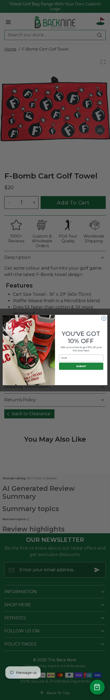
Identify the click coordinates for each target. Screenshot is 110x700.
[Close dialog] (103, 318)
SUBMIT (81, 366)
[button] (97, 687)
